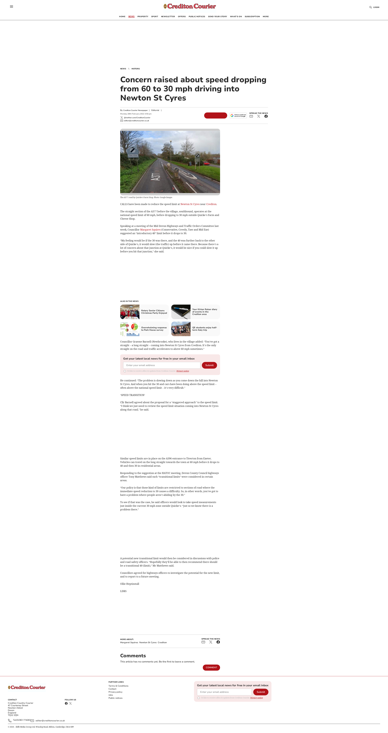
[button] (11, 6)
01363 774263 (23, 720)
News (123, 69)
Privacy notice (183, 371)
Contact (112, 688)
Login (376, 7)
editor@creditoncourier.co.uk (50, 720)
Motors (136, 69)
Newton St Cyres (190, 204)
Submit (209, 365)
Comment (211, 667)
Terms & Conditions (118, 685)
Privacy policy (115, 692)
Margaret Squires (150, 229)
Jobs (111, 695)
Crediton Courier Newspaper (135, 110)
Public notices (115, 698)
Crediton (211, 204)
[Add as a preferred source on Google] (238, 115)
